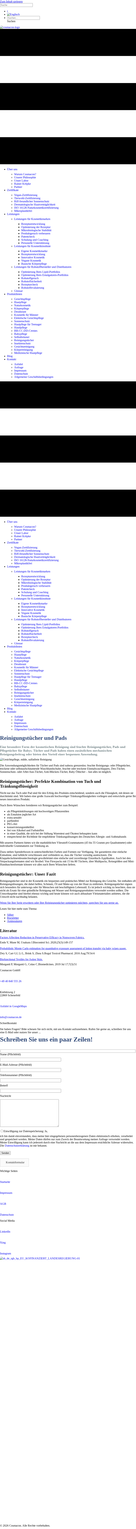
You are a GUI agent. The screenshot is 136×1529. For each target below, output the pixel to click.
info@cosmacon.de (11, 1017)
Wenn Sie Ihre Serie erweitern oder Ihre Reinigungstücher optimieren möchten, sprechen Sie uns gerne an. (59, 902)
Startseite (5, 1181)
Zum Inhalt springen (11, 1)
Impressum (6, 1192)
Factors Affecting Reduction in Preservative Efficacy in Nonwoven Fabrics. (42, 937)
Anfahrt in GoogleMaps (13, 1006)
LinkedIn (5, 1231)
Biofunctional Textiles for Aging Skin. (21, 959)
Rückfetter (13, 917)
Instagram (5, 1253)
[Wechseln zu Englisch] (13, 14)
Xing (3, 1242)
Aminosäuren (14, 921)
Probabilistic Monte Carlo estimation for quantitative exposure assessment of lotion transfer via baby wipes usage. (63, 948)
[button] (11, 21)
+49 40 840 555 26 (10, 981)
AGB (3, 1203)
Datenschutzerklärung (17, 1145)
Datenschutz (7, 1214)
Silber (10, 914)
